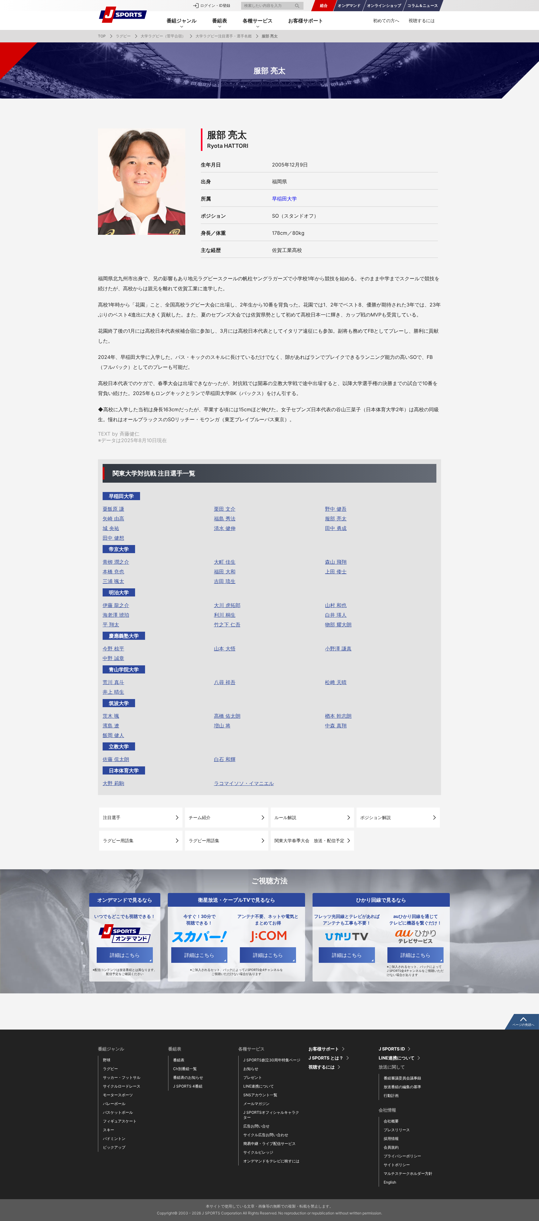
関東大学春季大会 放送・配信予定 (309, 840)
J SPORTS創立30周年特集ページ (271, 1060)
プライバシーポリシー (402, 1156)
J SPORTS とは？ (325, 1058)
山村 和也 (336, 605)
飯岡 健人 (113, 735)
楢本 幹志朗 (338, 716)
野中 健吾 (336, 509)
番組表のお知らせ (188, 1077)
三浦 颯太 (113, 581)
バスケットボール (118, 1112)
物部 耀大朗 (338, 624)
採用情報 (391, 1138)
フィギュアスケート (120, 1121)
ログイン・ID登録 (215, 5)
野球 (106, 1060)
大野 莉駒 (113, 783)
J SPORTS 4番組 (187, 1086)
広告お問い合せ (256, 1126)
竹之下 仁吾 (227, 624)
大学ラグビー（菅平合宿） (163, 36)
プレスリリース (397, 1129)
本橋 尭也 (113, 571)
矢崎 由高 (113, 518)
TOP (102, 36)
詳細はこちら (125, 955)
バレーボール (114, 1103)
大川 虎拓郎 (227, 605)
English (390, 1182)
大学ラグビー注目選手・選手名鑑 (224, 36)
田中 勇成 (336, 528)
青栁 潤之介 (116, 562)
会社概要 (391, 1121)
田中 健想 (113, 538)
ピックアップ (114, 1147)
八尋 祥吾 (225, 682)
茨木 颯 (111, 716)
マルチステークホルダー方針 (408, 1173)
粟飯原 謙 (113, 509)
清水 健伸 (225, 528)
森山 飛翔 (336, 562)
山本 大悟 (225, 648)
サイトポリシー (397, 1164)
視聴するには (422, 20)
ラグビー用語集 (118, 840)
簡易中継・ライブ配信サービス (269, 1143)
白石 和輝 (225, 759)
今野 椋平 (113, 648)
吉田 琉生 (225, 581)
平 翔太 (111, 624)
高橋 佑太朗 (227, 716)
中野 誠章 (113, 658)
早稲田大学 (284, 198)
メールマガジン (256, 1103)
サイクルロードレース (121, 1086)
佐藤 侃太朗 (116, 759)
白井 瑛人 (336, 615)
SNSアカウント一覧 (260, 1095)
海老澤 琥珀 (116, 615)
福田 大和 (225, 571)
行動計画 (391, 1095)
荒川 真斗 (113, 682)
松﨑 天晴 (336, 682)
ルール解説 (285, 817)
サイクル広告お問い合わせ (265, 1134)
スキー (108, 1129)
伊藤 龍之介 (116, 605)
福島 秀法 (225, 518)
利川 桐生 (225, 615)
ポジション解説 (375, 817)
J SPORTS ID (392, 1049)
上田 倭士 (336, 571)
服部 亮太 (336, 518)
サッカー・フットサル (121, 1077)
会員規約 (391, 1147)
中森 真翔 (336, 725)
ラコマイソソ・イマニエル (244, 783)
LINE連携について (258, 1086)
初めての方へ (386, 20)
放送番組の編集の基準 (402, 1086)
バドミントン (114, 1138)
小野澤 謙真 (338, 648)
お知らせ (250, 1068)
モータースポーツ (118, 1095)
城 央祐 (111, 528)
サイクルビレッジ (258, 1152)
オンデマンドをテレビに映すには (271, 1161)
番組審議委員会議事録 (402, 1078)
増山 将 (222, 725)
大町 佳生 (225, 562)
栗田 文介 (225, 509)
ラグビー (123, 36)
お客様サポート (305, 20)
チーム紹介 (200, 817)
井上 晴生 (113, 692)
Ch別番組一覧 (185, 1068)
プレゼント (252, 1077)
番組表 (178, 1060)
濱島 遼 (111, 725)
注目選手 (111, 817)
